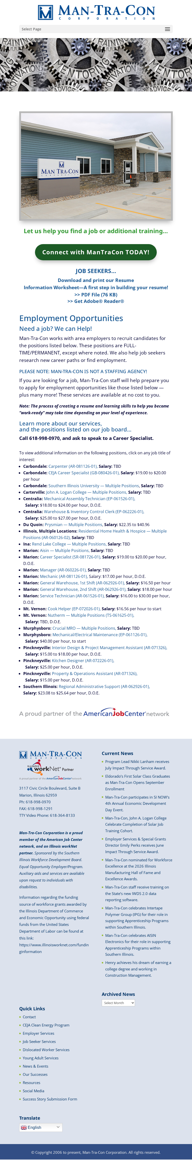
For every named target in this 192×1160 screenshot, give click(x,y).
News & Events (35, 1066)
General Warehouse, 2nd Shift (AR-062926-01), (83, 589)
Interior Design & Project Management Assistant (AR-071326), (109, 647)
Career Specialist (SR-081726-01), (70, 557)
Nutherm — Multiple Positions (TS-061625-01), (91, 615)
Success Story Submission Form (50, 1098)
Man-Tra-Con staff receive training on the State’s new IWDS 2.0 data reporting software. (137, 893)
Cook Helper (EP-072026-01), (74, 609)
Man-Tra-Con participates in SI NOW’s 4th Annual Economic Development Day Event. (137, 803)
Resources (31, 1082)
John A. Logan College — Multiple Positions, (86, 492)
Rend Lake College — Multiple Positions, (69, 544)
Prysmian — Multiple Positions (73, 524)
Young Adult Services (40, 1057)
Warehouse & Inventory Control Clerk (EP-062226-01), (94, 511)
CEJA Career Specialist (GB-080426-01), (84, 473)
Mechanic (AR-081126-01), (64, 576)
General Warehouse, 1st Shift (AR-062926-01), (82, 583)
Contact (29, 1016)
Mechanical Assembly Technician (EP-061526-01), (89, 498)
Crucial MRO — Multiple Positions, (84, 628)
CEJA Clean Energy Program (46, 1025)
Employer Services (38, 1033)
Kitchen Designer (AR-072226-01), (83, 660)
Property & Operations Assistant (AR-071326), (95, 673)
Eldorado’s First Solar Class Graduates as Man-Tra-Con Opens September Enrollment (137, 782)
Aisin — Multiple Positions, (65, 550)
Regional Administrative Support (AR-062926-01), (104, 686)
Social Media (33, 1090)
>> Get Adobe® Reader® (96, 301)
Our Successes (35, 1074)
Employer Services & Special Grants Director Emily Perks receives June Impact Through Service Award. (135, 845)
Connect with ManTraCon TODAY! (96, 252)
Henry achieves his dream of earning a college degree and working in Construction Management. (138, 969)
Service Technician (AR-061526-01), (72, 596)
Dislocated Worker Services (46, 1049)
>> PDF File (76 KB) (95, 294)
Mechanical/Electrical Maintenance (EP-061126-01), (100, 634)
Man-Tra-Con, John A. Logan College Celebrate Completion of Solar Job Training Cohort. (135, 824)
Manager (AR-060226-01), (63, 570)
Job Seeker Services (39, 1041)
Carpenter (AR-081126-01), (73, 466)
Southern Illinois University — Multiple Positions (93, 485)
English (34, 1127)
